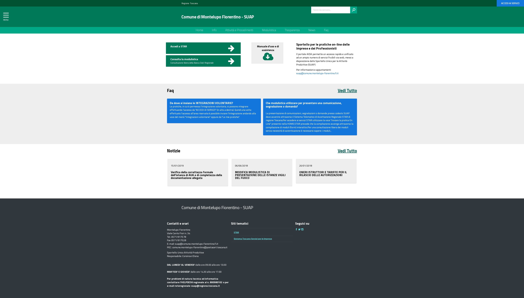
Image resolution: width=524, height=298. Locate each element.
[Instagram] (302, 230)
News (311, 30)
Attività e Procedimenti (239, 30)
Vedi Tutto (347, 90)
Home (199, 30)
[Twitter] (299, 230)
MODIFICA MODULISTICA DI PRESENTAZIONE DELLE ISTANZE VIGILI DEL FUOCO (260, 175)
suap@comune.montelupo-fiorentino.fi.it (317, 73)
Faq (326, 30)
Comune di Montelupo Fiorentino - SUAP (217, 17)
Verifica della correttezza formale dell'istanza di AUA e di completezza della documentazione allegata (196, 175)
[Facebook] (296, 230)
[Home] (172, 17)
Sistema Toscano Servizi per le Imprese (253, 238)
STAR (236, 232)
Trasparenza (292, 30)
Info (214, 30)
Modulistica (269, 30)
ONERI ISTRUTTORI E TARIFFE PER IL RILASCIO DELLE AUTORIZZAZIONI (323, 173)
